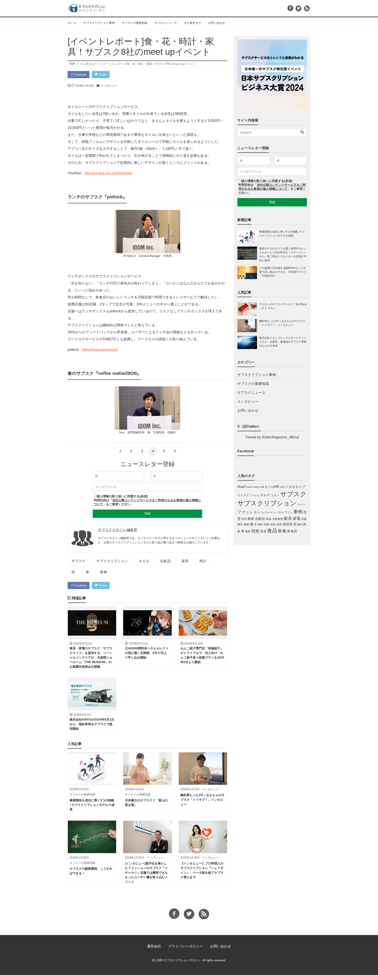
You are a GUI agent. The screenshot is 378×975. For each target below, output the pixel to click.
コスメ (275, 495)
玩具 (267, 524)
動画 (251, 518)
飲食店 (292, 531)
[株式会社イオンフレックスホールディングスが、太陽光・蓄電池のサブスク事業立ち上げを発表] (248, 342)
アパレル (254, 495)
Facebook (80, 74)
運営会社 (154, 946)
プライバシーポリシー (185, 946)
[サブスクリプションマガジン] (87, 8)
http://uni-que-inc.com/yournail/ (108, 173)
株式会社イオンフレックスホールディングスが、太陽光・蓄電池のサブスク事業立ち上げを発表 (282, 341)
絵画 (279, 524)
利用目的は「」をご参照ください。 (272, 188)
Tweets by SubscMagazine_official (272, 437)
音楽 (263, 531)
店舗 (303, 518)
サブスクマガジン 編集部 (117, 530)
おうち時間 (272, 486)
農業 (247, 531)
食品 (272, 530)
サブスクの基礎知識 (134, 22)
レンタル (278, 512)
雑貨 (255, 531)
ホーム (72, 22)
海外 (260, 524)
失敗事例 (277, 518)
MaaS (241, 486)
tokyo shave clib (255, 487)
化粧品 (165, 561)
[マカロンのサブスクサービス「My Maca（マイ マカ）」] (248, 309)
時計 (203, 561)
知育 (273, 524)
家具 (185, 561)
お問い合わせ (216, 22)
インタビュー (192, 22)
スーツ (301, 504)
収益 (268, 518)
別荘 (244, 518)
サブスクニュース (165, 22)
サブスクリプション (112, 561)
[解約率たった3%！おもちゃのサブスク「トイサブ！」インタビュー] (248, 325)
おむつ (284, 486)
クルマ (265, 495)
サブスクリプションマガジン (182, 960)
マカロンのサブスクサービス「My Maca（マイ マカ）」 (283, 306)
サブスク (78, 561)
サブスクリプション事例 (99, 22)
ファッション (249, 512)
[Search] (302, 133)
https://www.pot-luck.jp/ (100, 349)
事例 (298, 511)
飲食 (103, 572)
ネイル (144, 561)
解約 (300, 524)
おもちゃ (295, 486)
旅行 (240, 524)
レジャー (267, 512)
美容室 (287, 524)
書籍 (246, 524)
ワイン (288, 512)
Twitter (102, 74)
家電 (296, 518)
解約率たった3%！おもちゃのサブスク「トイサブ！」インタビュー (282, 323)
